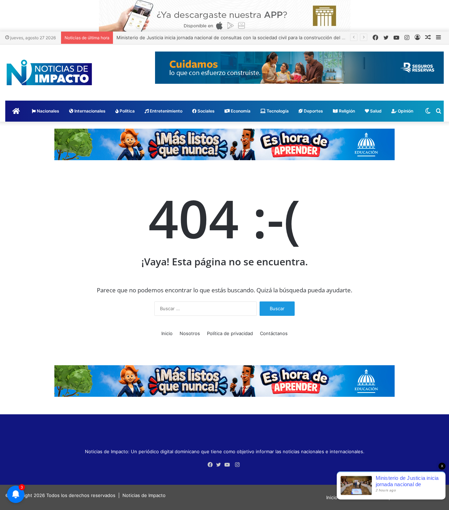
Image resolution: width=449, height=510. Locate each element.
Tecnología (277, 111)
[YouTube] (228, 465)
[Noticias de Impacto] (49, 73)
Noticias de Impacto (144, 495)
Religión (346, 111)
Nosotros (190, 333)
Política (127, 111)
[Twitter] (220, 465)
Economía (240, 111)
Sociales (205, 111)
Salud (375, 111)
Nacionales (47, 111)
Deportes (313, 111)
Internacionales (89, 111)
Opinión (405, 111)
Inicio (167, 333)
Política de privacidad (230, 333)
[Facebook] (212, 465)
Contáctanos (274, 333)
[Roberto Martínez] (224, 15)
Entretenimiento (165, 111)
